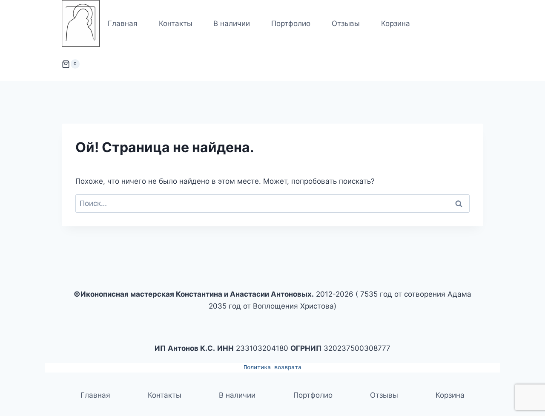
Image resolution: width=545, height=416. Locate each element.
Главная (123, 23)
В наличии (231, 23)
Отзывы (346, 23)
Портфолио (290, 23)
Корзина (395, 23)
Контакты (175, 23)
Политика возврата (272, 367)
